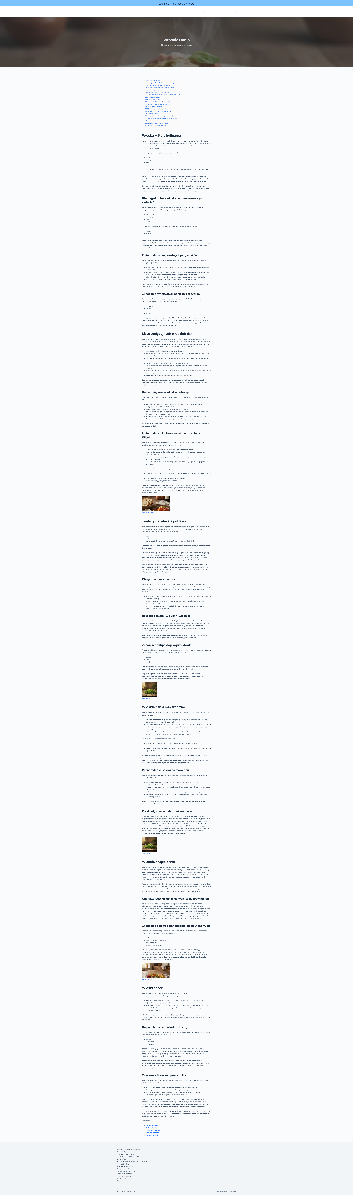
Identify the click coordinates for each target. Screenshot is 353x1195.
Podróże (163, 11)
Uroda (197, 11)
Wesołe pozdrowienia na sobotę (128, 1149)
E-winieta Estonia (123, 1152)
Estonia (119, 1181)
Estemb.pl (133, 1192)
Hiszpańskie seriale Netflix (126, 1171)
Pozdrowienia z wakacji (125, 1154)
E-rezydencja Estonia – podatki (128, 1157)
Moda (156, 11)
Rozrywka (178, 11)
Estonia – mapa (122, 1178)
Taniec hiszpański (123, 1169)
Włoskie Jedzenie (152, 1125)
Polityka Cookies (222, 1192)
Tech (191, 11)
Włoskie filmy (121, 1159)
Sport (186, 11)
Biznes (141, 11)
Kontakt (211, 11)
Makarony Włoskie (152, 1133)
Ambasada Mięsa (123, 1164)
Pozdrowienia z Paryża (125, 1166)
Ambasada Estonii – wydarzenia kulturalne (132, 1161)
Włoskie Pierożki (152, 1135)
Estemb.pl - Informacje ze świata (176, 3)
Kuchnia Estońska (152, 1128)
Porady (170, 11)
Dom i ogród (148, 11)
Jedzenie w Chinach (124, 1176)
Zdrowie (204, 11)
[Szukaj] (235, 11)
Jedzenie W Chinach (153, 1130)
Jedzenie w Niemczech (125, 1174)
